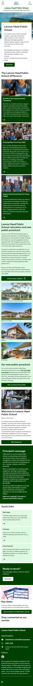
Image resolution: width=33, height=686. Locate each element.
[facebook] (2, 657)
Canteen (6, 529)
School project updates (19, 278)
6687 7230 (9, 643)
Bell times (6, 512)
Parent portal (8, 546)
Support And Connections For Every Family (16, 195)
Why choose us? (16, 442)
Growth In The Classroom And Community (14, 99)
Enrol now (9, 64)
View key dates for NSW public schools (16, 612)
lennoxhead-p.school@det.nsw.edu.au (17, 639)
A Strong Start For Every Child (14, 142)
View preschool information (16, 385)
